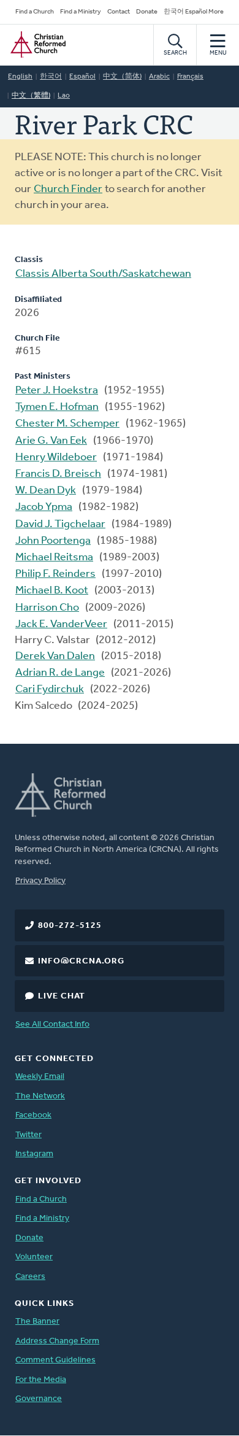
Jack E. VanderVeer (61, 624)
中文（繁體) (31, 95)
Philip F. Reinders (55, 574)
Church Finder (68, 189)
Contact (118, 12)
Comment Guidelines (55, 1360)
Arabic (159, 76)
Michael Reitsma (54, 557)
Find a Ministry (80, 12)
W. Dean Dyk (45, 490)
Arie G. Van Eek (51, 441)
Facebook (33, 1115)
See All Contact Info (52, 1024)
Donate (146, 12)
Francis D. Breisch (58, 474)
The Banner (37, 1321)
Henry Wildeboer (56, 457)
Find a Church (34, 12)
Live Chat (61, 996)
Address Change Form (57, 1341)
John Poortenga (53, 541)
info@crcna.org (81, 961)
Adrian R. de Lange (60, 673)
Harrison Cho (47, 608)
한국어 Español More (194, 12)
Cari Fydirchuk (49, 689)
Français (190, 76)
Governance (38, 1398)
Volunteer (34, 1257)
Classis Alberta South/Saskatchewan (103, 274)
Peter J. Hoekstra (56, 390)
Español (82, 76)
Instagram (34, 1154)
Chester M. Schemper (67, 424)
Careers (30, 1276)
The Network (40, 1096)
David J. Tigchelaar (60, 524)
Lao (64, 95)
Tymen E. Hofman (57, 407)
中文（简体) (122, 76)
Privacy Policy (40, 881)
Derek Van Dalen (55, 656)
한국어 (51, 76)
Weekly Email (39, 1076)
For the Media (40, 1379)
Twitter (28, 1135)
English (20, 76)
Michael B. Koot (51, 590)
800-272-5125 (70, 925)
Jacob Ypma (43, 507)
